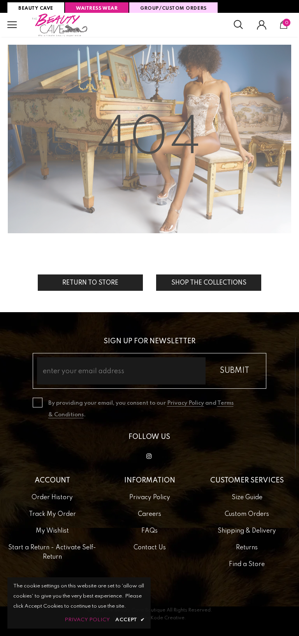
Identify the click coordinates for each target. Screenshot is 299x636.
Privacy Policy (185, 403)
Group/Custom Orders (173, 8)
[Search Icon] (238, 25)
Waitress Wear (97, 8)
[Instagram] (149, 456)
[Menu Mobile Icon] (12, 25)
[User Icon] (261, 25)
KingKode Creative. (163, 618)
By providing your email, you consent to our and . (141, 409)
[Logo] (60, 25)
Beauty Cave (35, 8)
